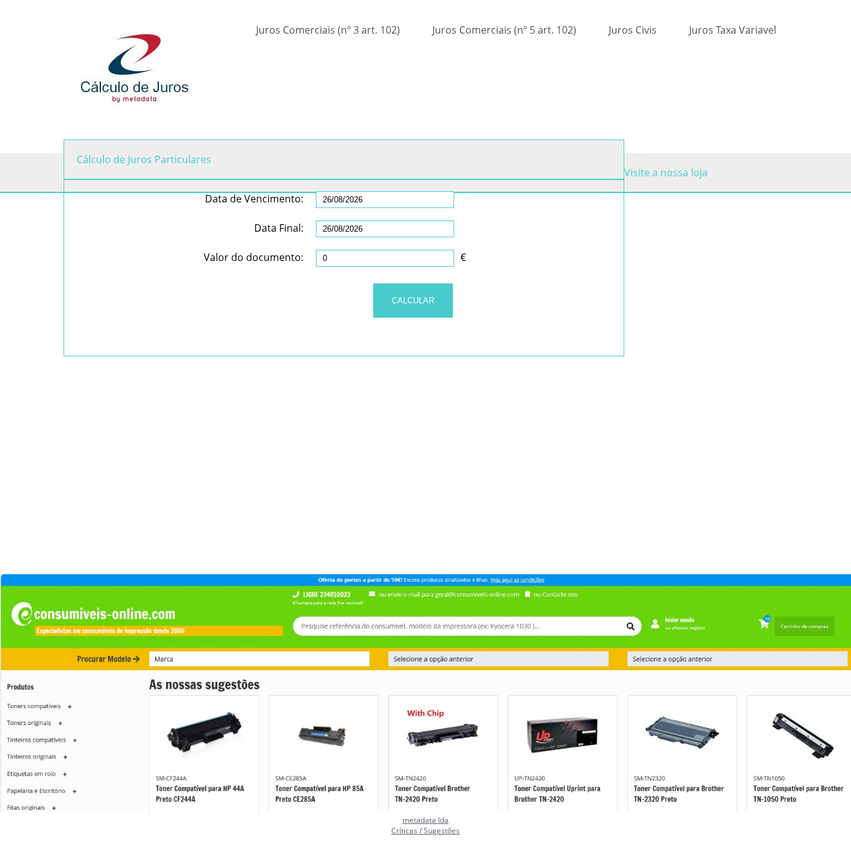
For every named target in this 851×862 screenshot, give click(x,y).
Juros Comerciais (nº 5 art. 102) (504, 30)
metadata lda (425, 820)
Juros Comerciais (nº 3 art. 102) (328, 30)
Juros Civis (633, 30)
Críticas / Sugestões (425, 830)
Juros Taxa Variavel (732, 30)
